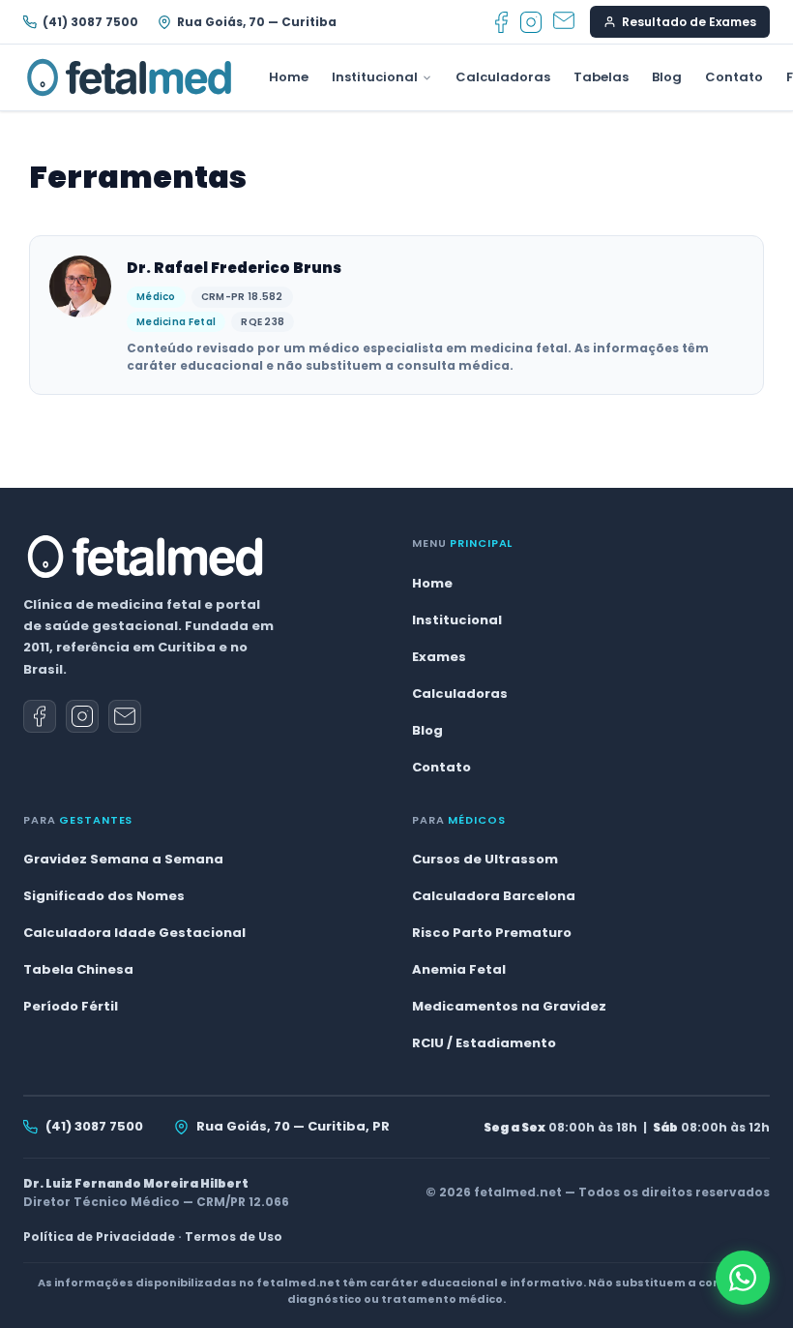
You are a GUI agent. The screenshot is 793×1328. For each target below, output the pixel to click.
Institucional (375, 77)
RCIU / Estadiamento (484, 1043)
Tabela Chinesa (78, 969)
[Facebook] (501, 22)
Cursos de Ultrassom (485, 859)
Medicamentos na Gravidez (509, 1006)
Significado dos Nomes (104, 896)
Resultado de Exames (689, 22)
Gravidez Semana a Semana (123, 859)
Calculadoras (502, 77)
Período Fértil (70, 1006)
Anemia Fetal (459, 969)
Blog (667, 77)
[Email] (563, 22)
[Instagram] (531, 22)
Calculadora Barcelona (493, 896)
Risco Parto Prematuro (492, 932)
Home (288, 77)
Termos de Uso (233, 1236)
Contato (734, 77)
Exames (439, 657)
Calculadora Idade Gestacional (134, 932)
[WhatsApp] (743, 1278)
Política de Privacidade (99, 1236)
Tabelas (601, 77)
